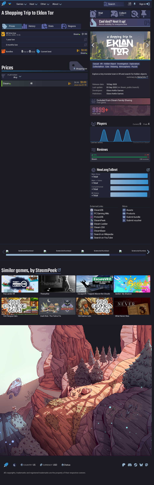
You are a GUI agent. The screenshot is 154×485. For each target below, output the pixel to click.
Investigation (122, 64)
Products (130, 213)
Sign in (142, 4)
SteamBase (99, 231)
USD (50, 465)
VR (101, 64)
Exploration (134, 64)
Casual (96, 64)
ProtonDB (98, 217)
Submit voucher (134, 220)
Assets (129, 210)
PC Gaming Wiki (101, 213)
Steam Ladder (101, 224)
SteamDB (98, 210)
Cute (107, 66)
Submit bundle (133, 217)
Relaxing (114, 66)
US (29, 465)
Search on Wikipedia (103, 234)
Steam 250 (99, 227)
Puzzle (134, 66)
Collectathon (98, 66)
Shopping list (81, 69)
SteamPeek (99, 220)
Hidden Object (110, 64)
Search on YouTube (103, 237)
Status (67, 465)
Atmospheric (124, 66)
